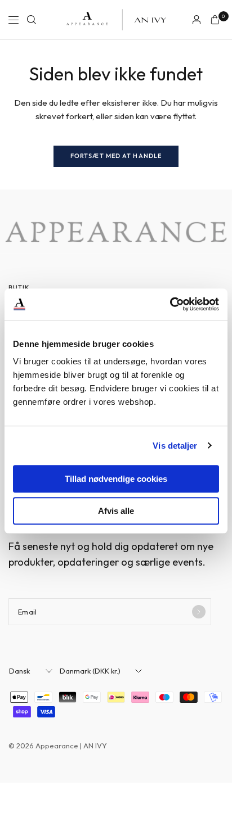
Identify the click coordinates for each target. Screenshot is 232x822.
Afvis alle (116, 511)
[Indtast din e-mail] (199, 611)
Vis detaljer (175, 445)
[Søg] (32, 20)
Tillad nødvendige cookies (116, 479)
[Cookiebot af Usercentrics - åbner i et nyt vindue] (170, 304)
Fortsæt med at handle (116, 156)
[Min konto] (197, 20)
